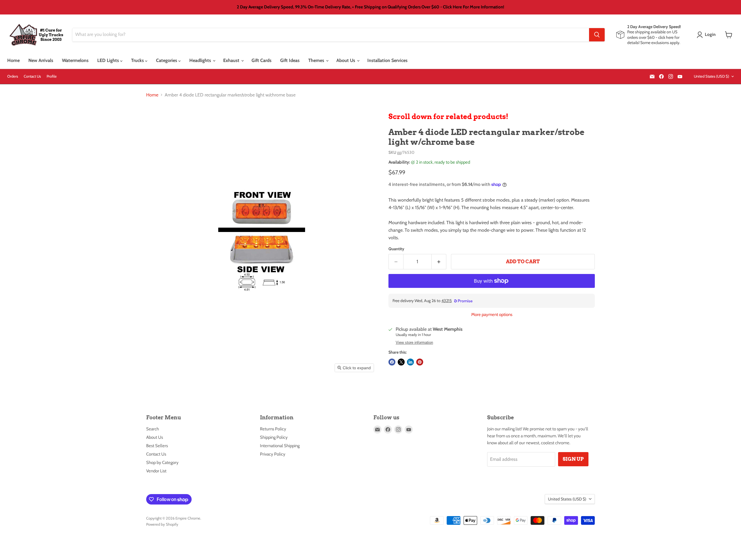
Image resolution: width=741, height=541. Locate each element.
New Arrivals (40, 60)
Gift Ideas (290, 60)
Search (152, 429)
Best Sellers (157, 445)
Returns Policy (273, 429)
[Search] (597, 34)
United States (711, 76)
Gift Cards (262, 60)
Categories (167, 60)
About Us (346, 60)
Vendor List (156, 471)
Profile (52, 76)
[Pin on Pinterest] (419, 362)
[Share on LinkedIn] (410, 362)
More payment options (491, 314)
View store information (414, 343)
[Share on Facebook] (391, 362)
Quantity (396, 248)
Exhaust (232, 60)
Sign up (573, 459)
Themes (316, 60)
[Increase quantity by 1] (439, 262)
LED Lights (108, 60)
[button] (707, 34)
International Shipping (280, 445)
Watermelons (75, 60)
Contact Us (32, 76)
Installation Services (387, 60)
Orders (12, 76)
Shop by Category (162, 462)
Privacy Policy (272, 454)
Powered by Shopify (162, 524)
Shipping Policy (274, 437)
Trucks (138, 60)
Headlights (200, 60)
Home (13, 60)
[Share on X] (401, 362)
